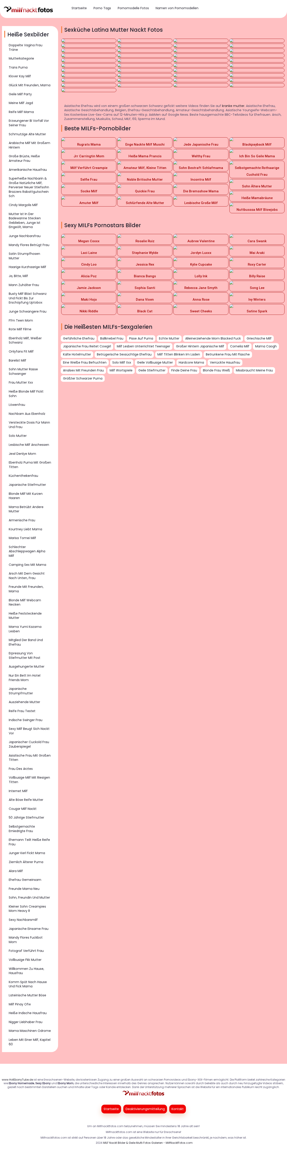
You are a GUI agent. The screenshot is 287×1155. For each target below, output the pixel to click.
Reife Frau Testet (22, 711)
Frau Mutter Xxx (21, 382)
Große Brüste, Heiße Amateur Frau (24, 158)
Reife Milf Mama (21, 112)
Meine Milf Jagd (21, 103)
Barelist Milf (17, 360)
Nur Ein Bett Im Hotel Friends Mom (24, 677)
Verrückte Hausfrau (225, 362)
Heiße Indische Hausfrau (28, 1013)
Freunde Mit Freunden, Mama (26, 588)
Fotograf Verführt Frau (26, 950)
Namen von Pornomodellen (177, 8)
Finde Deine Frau (184, 370)
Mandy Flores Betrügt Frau (29, 245)
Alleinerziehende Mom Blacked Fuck (213, 338)
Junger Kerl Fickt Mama (27, 853)
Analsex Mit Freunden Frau (83, 370)
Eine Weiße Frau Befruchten (85, 362)
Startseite (79, 8)
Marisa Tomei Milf (22, 538)
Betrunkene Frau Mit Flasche (228, 354)
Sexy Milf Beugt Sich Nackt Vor (29, 730)
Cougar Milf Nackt (23, 808)
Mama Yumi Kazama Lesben (25, 628)
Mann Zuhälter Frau (24, 285)
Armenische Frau (22, 520)
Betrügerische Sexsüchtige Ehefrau (124, 354)
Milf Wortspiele (121, 370)
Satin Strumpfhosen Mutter (24, 255)
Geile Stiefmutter (151, 370)
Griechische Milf (259, 338)
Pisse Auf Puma (141, 338)
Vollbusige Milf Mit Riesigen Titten (29, 779)
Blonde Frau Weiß (216, 370)
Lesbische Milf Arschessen (29, 444)
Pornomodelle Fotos (133, 8)
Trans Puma (18, 67)
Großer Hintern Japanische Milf (200, 346)
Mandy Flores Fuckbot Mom (26, 939)
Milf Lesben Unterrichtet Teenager (143, 346)
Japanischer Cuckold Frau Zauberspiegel (29, 744)
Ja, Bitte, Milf (18, 276)
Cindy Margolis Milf (23, 205)
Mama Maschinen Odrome (30, 1030)
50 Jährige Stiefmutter (26, 817)
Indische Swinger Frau (25, 720)
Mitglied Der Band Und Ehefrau (26, 642)
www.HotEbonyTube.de (17, 1080)
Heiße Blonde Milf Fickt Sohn (26, 393)
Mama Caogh (266, 346)
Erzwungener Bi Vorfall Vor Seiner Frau (29, 122)
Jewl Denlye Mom (22, 453)
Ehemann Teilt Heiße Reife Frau (29, 841)
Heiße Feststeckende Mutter (25, 615)
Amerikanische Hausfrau (28, 169)
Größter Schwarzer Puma (82, 378)
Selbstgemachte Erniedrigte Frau (22, 828)
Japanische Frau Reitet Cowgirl (87, 346)
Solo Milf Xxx (121, 362)
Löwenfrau (17, 404)
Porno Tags (102, 8)
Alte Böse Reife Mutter (26, 799)
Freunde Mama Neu (24, 888)
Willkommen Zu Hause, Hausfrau (26, 970)
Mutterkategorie (21, 58)
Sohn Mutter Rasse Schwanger (23, 371)
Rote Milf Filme (20, 329)
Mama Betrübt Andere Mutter (26, 509)
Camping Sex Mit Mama (27, 564)
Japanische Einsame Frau (28, 928)
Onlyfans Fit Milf (21, 351)
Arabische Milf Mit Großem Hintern (29, 145)
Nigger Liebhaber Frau (25, 1022)
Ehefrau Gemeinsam (25, 879)
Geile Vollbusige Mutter (155, 362)
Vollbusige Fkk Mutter (25, 959)
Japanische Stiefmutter (27, 484)
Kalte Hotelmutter (77, 354)
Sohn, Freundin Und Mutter (29, 897)
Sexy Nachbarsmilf (23, 919)
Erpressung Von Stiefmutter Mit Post (24, 655)
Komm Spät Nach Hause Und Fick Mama (28, 984)
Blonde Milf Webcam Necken (25, 602)
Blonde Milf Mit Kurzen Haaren (26, 495)
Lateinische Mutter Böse (27, 995)
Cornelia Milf (239, 346)
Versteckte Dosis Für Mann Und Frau (29, 424)
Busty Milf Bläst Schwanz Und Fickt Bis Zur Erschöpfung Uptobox (28, 298)
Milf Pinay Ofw (20, 1004)
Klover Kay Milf (20, 76)
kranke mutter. (233, 106)
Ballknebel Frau (111, 338)
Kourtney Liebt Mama (25, 529)
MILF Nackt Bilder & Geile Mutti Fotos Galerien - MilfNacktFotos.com (148, 1143)
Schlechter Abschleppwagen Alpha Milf (27, 551)
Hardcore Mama (191, 362)
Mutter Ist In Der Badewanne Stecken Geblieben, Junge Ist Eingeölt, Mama (25, 220)
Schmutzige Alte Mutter (27, 134)
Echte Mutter (169, 338)
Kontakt (178, 1109)
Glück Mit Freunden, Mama (29, 85)
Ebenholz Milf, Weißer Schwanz (25, 340)
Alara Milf (16, 871)
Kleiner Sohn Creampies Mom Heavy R (27, 908)
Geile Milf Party (20, 94)
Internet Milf (18, 791)
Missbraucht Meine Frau (254, 370)
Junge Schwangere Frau (27, 311)
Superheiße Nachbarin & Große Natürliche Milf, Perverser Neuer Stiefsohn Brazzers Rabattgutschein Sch (29, 187)
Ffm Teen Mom (21, 320)
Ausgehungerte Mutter (26, 666)
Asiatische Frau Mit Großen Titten (30, 757)
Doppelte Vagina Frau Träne (25, 47)
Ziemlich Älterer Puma (26, 862)
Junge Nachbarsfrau (25, 236)
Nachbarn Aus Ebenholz (27, 413)
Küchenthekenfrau (23, 475)
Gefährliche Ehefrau (78, 338)
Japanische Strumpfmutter (21, 690)
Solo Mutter (18, 435)
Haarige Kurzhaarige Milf (27, 267)
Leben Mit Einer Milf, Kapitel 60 (29, 1041)
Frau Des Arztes (21, 768)
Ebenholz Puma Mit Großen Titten (30, 464)
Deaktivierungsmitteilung (145, 1109)
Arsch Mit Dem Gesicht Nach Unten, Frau (27, 575)
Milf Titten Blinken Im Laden (178, 354)
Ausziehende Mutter (24, 702)
